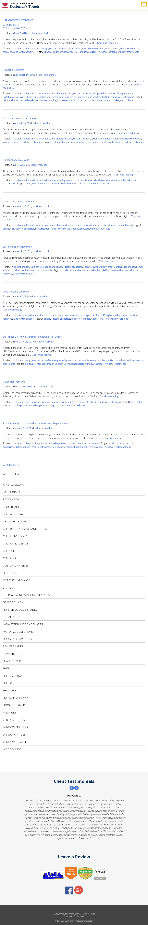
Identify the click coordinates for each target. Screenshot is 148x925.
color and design (39, 48)
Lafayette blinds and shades (31, 96)
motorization (42, 228)
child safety (16, 228)
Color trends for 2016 (15, 28)
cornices (120, 443)
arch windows (13, 484)
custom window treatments (29, 446)
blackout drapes (15, 514)
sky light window (15, 697)
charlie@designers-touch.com (82, 921)
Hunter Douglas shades (121, 93)
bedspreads (11, 506)
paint (42, 405)
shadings (51, 405)
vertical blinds (14, 719)
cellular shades (21, 48)
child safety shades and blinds (46, 93)
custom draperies (58, 48)
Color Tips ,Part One (14, 381)
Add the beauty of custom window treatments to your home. (35, 423)
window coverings (100, 228)
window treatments (24, 51)
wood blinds (126, 100)
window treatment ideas (117, 446)
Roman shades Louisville (16, 159)
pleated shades (68, 183)
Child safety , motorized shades (20, 201)
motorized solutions (93, 48)
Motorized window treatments (19, 118)
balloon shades (14, 492)
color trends (38, 363)
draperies (73, 51)
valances (98, 446)
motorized (107, 142)
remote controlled (60, 228)
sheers (124, 315)
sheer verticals (14, 675)
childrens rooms (72, 225)
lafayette (62, 100)
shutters (124, 48)
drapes (8, 587)
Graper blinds (100, 93)
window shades (11, 142)
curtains (67, 93)
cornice (34, 443)
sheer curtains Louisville (16, 291)
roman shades (92, 96)
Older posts (11, 24)
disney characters (79, 142)
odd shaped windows (18, 639)
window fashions (108, 51)
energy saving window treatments (68, 180)
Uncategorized (14, 705)
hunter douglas (48, 100)
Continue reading (108, 42)
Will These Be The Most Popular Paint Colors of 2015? (32, 336)
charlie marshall (39, 33)
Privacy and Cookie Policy (74, 916)
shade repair (12, 661)
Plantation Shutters (13, 69)
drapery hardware (16, 580)
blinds (47, 51)
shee (6, 668)
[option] (74, 817)
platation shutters (78, 100)
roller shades (112, 48)
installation (75, 48)
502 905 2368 (63, 921)
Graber (35, 100)
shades (83, 51)
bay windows (12, 499)
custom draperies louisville (17, 246)
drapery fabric (64, 446)
